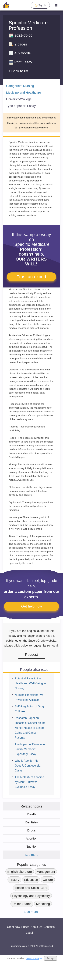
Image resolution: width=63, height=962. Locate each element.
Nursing (28, 86)
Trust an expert (31, 276)
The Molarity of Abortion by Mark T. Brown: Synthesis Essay (29, 782)
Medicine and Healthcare (23, 92)
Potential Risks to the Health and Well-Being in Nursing (30, 683)
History (14, 880)
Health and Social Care (31, 888)
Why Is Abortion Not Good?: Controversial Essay (28, 765)
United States (21, 904)
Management (46, 871)
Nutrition (31, 846)
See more (31, 854)
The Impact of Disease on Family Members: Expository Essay (30, 749)
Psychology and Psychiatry (31, 896)
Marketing (43, 904)
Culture (48, 880)
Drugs (31, 830)
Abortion (31, 838)
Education (31, 880)
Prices (25, 926)
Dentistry (31, 822)
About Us (36, 926)
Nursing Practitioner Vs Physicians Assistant (29, 697)
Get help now (31, 606)
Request (31, 654)
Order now (13, 926)
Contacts (49, 926)
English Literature (19, 871)
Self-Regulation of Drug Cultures (29, 709)
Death (31, 814)
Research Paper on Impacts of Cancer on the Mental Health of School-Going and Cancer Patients (30, 728)
